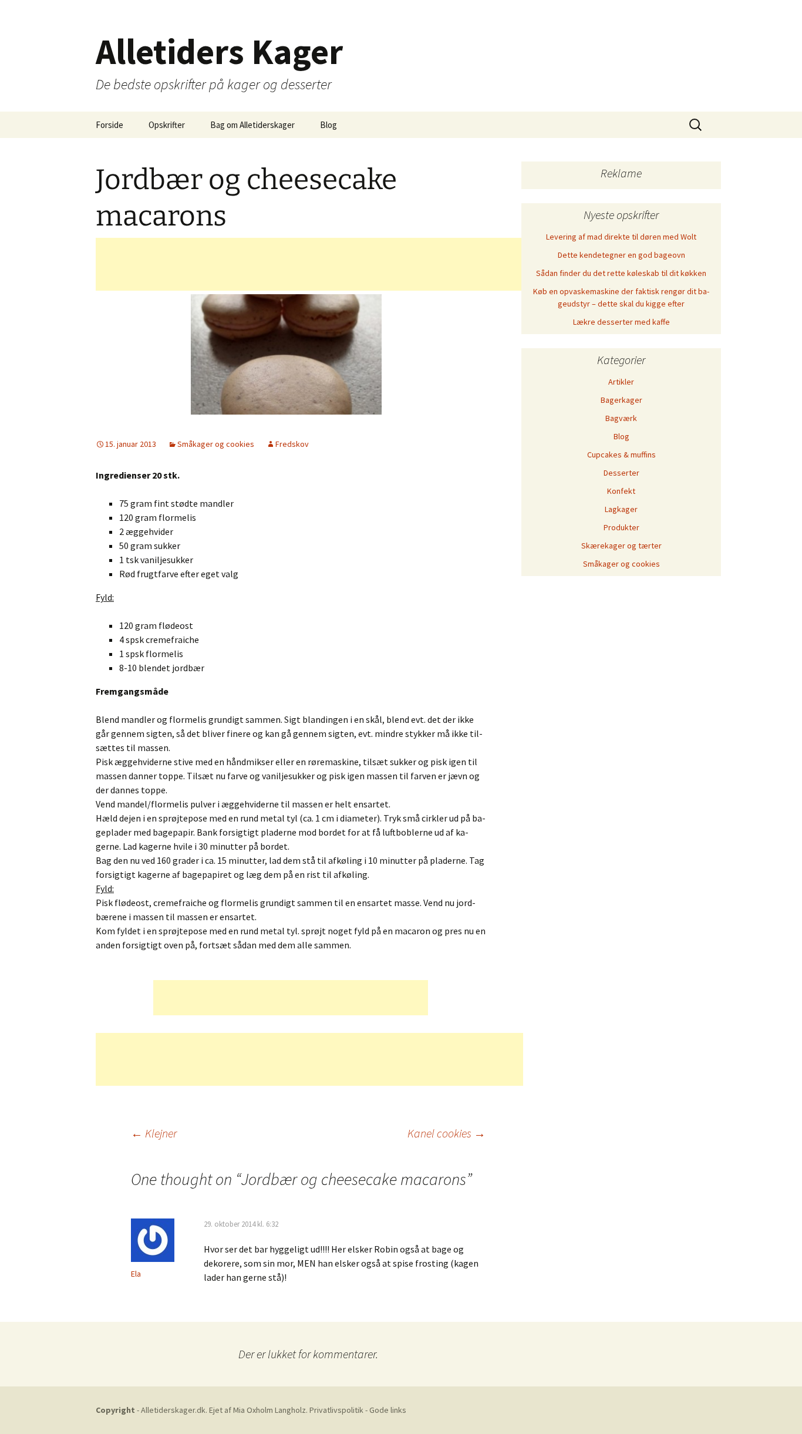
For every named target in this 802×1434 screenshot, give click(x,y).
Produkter (621, 527)
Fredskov (292, 444)
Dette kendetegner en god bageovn (621, 255)
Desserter (621, 472)
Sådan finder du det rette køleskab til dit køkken (621, 273)
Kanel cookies (446, 1133)
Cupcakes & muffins (621, 454)
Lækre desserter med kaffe (621, 322)
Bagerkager (621, 400)
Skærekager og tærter (621, 545)
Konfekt (621, 491)
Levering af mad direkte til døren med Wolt (621, 236)
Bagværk (621, 418)
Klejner (154, 1133)
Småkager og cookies (215, 444)
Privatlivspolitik (337, 1410)
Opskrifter (167, 124)
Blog (328, 124)
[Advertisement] (309, 264)
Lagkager (621, 509)
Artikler (621, 381)
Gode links (387, 1410)
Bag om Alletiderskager (252, 124)
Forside (109, 124)
